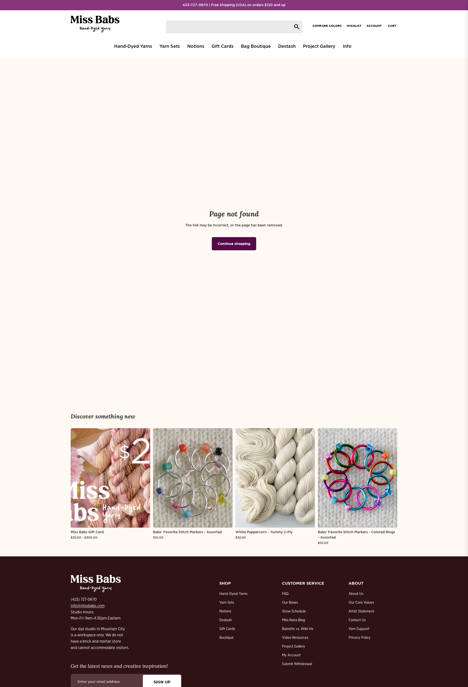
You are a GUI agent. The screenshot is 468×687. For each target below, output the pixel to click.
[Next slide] (143, 478)
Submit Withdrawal (297, 664)
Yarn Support (359, 629)
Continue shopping (234, 244)
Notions (225, 611)
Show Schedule (294, 611)
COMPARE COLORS (327, 26)
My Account (291, 655)
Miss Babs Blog (293, 620)
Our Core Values (361, 602)
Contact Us (357, 620)
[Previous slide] (78, 478)
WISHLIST (354, 26)
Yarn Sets (226, 602)
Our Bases (290, 602)
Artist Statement (361, 611)
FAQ (285, 594)
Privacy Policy (359, 637)
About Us (356, 594)
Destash (225, 620)
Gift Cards (227, 629)
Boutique (226, 637)
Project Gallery (293, 646)
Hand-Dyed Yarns (233, 594)
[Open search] (234, 26)
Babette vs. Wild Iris (297, 629)
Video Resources (295, 637)
